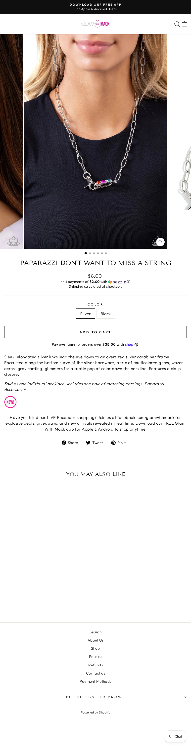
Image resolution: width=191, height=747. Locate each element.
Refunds (95, 665)
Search (95, 632)
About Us (95, 640)
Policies (95, 656)
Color (96, 304)
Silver (85, 313)
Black (105, 313)
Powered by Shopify (95, 712)
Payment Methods (95, 681)
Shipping (76, 286)
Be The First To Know (94, 697)
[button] (95, 281)
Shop (95, 648)
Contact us (95, 673)
